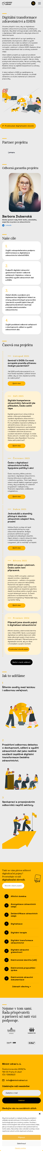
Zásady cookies (20, 1148)
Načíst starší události (22, 662)
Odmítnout (21, 1143)
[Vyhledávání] (33, 3)
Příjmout (21, 1137)
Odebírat (21, 1100)
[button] (40, 1114)
